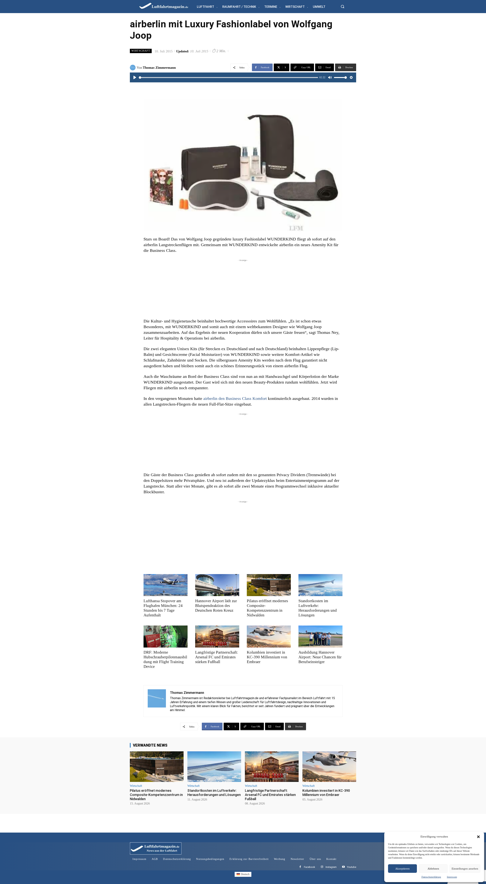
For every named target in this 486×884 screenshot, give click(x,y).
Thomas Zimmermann (159, 67)
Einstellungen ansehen (465, 868)
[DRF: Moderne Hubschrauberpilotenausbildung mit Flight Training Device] (166, 637)
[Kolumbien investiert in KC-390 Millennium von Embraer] (269, 637)
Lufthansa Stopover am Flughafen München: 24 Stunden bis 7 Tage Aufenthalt (163, 608)
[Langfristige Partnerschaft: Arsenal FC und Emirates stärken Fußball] (217, 637)
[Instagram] (322, 867)
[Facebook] (300, 867)
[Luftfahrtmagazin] (166, 5)
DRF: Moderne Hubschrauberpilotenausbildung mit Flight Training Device (165, 659)
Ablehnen (433, 868)
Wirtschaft (140, 50)
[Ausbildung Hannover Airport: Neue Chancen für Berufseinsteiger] (320, 637)
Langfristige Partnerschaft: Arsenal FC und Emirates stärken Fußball (216, 657)
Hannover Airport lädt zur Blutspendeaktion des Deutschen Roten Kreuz (216, 606)
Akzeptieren (402, 868)
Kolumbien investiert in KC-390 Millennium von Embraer (267, 657)
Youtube (351, 867)
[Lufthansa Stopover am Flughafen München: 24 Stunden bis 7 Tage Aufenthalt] (166, 585)
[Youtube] (343, 867)
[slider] (228, 77)
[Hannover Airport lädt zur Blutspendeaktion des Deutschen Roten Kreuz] (217, 585)
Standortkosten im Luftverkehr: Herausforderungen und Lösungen (317, 608)
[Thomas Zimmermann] (133, 67)
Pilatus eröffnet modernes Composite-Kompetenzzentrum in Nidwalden (267, 608)
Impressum (452, 877)
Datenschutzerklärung (431, 877)
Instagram (331, 867)
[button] (478, 837)
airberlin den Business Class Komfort (235, 398)
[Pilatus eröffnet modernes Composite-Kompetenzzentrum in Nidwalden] (269, 585)
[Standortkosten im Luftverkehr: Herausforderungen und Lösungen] (320, 585)
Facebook (309, 867)
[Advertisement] (243, 288)
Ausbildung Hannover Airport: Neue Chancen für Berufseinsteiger (320, 657)
